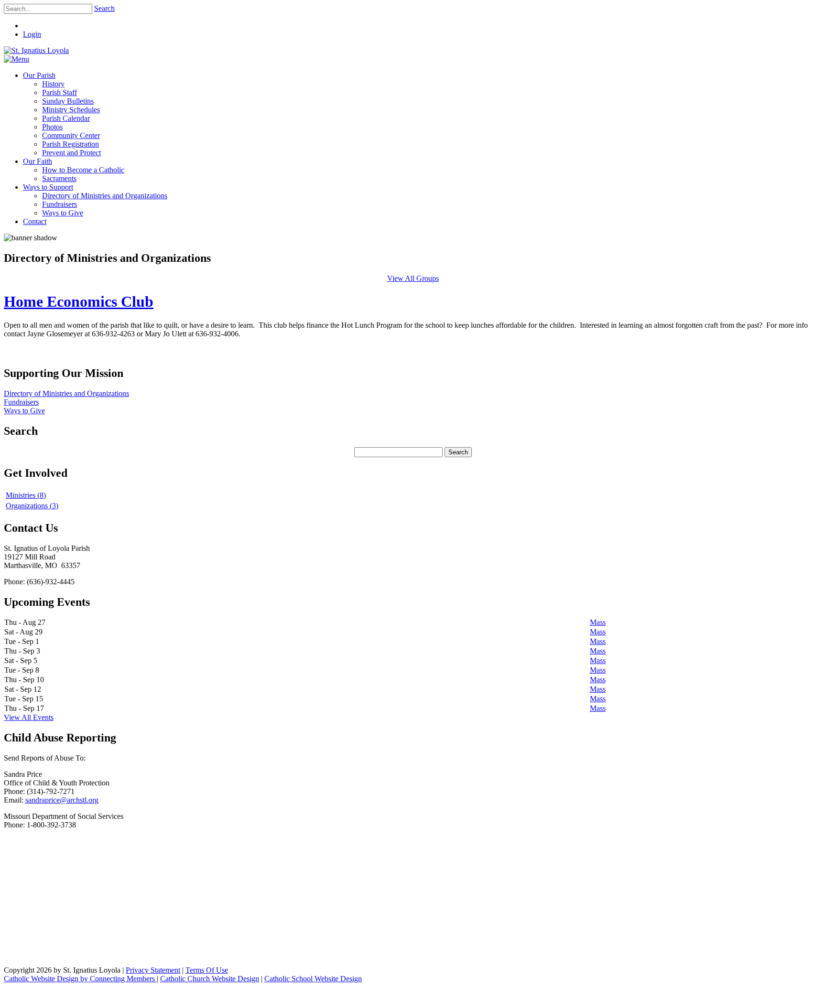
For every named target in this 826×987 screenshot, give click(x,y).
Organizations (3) (32, 506)
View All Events (29, 717)
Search (104, 8)
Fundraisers (21, 402)
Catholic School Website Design (313, 979)
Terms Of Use (206, 970)
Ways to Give (24, 411)
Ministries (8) (26, 495)
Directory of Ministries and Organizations (66, 393)
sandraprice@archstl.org (61, 800)
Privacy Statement (153, 970)
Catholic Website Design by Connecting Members (80, 979)
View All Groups (413, 278)
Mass (598, 622)
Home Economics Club (78, 301)
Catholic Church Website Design (209, 979)
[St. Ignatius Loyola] (36, 50)
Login (32, 34)
